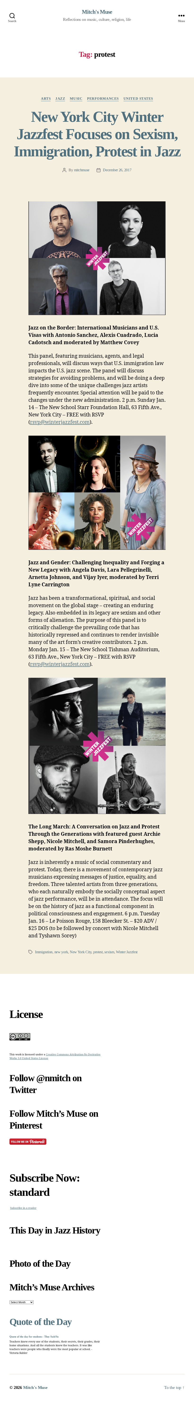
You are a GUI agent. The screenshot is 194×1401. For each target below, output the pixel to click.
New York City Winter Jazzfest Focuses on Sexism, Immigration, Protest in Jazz (97, 134)
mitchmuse (82, 170)
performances (103, 98)
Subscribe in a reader (23, 1208)
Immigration (44, 952)
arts (46, 98)
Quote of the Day (40, 1321)
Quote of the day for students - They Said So (34, 1336)
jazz (60, 98)
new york (61, 952)
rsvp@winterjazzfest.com (60, 422)
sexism (109, 952)
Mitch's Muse (97, 12)
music (76, 98)
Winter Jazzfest (126, 952)
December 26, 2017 (117, 170)
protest (98, 952)
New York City (81, 952)
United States (138, 98)
